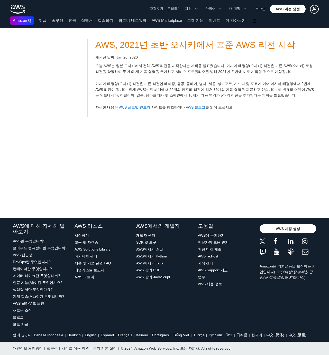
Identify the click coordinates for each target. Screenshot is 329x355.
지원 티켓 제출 (210, 249)
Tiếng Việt (181, 335)
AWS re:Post (208, 256)
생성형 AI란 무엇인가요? (33, 289)
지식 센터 (205, 263)
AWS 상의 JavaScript (153, 277)
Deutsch (74, 335)
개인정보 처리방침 (28, 348)
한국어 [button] (211, 9)
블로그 (18, 317)
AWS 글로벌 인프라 (134, 107)
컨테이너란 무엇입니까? (32, 269)
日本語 (241, 335)
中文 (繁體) (297, 335)
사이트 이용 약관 (75, 348)
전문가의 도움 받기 (213, 242)
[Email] (309, 252)
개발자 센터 (145, 235)
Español (107, 335)
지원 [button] (190, 9)
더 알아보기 (235, 20)
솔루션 (57, 20)
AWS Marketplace (167, 20)
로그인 (260, 9)
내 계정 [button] (236, 9)
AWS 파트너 (84, 277)
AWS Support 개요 (213, 270)
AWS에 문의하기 (211, 235)
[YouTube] (281, 252)
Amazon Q (22, 20)
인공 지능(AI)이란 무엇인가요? (37, 283)
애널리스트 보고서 (89, 270)
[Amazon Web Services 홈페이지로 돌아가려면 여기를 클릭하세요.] (17, 9)
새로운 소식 (22, 310)
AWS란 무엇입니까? (29, 241)
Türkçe (199, 335)
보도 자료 (20, 324)
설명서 (87, 20)
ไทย (229, 335)
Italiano (142, 335)
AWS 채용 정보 (210, 284)
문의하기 (174, 9)
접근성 (52, 348)
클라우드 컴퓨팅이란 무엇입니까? (40, 248)
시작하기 (82, 235)
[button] (288, 9)
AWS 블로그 (195, 107)
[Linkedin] (295, 242)
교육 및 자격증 (86, 242)
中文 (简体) (275, 335)
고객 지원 (195, 20)
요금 (72, 20)
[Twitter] (267, 242)
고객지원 (156, 9)
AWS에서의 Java (149, 263)
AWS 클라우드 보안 (28, 303)
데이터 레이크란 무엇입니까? (36, 276)
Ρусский (215, 335)
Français (125, 335)
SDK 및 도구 (146, 242)
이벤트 (214, 20)
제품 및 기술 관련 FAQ (93, 263)
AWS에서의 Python (151, 256)
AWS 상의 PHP (148, 270)
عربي (26, 335)
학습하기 (105, 20)
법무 (201, 277)
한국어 (256, 335)
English (91, 335)
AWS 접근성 (22, 255)
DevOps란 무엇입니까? (32, 262)
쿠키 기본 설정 (105, 348)
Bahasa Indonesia (48, 335)
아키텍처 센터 (86, 256)
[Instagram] (309, 242)
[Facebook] (281, 242)
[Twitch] (267, 252)
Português (160, 335)
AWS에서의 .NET (150, 249)
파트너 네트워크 (132, 20)
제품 (43, 20)
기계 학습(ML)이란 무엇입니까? (38, 296)
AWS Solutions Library (93, 249)
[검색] (255, 21)
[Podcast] (295, 252)
